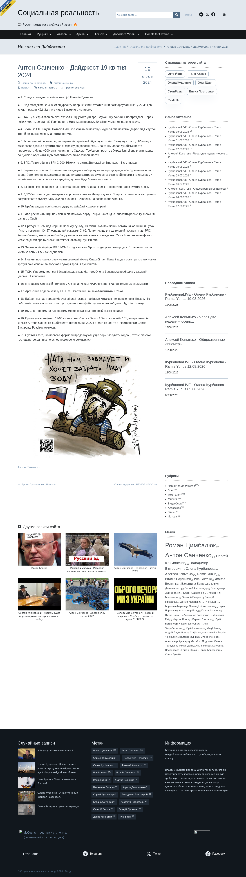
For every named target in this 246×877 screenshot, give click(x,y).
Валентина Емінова (194, 583)
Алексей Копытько (179, 574)
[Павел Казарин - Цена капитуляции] (27, 809)
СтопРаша (175, 91)
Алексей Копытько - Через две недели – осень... (198, 153)
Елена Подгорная (201, 91)
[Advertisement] (196, 244)
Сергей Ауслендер (195, 588)
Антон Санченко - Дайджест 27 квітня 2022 (87, 614)
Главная (120, 46)
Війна (173, 512)
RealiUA (25, 87)
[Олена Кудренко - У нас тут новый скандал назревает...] (27, 796)
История (174, 516)
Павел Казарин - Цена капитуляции (58, 806)
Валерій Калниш (189, 636)
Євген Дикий (172, 654)
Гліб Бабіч (211, 601)
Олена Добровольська (202, 606)
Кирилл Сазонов (202, 619)
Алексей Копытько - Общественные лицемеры (197, 188)
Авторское (176, 507)
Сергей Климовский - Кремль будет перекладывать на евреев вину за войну (39, 616)
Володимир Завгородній (136, 794)
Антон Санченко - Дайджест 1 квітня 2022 (135, 569)
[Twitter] (208, 14)
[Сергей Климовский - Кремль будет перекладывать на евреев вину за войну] (39, 594)
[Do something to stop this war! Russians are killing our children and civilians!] (8, 8)
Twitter (157, 853)
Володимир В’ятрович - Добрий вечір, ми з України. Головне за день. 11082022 (135, 616)
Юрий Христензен (194, 592)
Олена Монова (209, 636)
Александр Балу (188, 610)
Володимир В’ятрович (138, 757)
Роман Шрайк (189, 650)
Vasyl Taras (213, 628)
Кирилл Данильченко (135, 787)
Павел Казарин (210, 610)
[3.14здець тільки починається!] (27, 753)
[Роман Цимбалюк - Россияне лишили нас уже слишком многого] (87, 549)
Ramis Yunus (206, 574)
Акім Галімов (202, 645)
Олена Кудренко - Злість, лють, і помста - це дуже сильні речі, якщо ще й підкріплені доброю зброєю (58, 768)
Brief (172, 490)
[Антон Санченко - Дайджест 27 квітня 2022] (87, 594)
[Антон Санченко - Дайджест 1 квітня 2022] (135, 549)
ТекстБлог (176, 494)
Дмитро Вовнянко (126, 779)
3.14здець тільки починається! (55, 750)
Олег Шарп (205, 82)
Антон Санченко (63, 82)
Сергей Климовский (105, 757)
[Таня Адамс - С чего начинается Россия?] (27, 782)
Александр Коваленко (196, 615)
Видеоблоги (177, 503)
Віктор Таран (172, 615)
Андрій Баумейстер (176, 632)
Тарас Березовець (210, 650)
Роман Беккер (39, 567)
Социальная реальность (58, 13)
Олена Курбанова (200, 568)
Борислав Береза (175, 606)
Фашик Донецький (189, 623)
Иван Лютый (203, 579)
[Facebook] (214, 14)
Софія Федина (198, 632)
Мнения (175, 498)
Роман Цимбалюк (190, 545)
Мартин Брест (181, 619)
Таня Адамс (197, 73)
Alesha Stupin (217, 632)
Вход (188, 14)
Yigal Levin (171, 636)
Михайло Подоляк (201, 641)
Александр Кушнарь (177, 641)
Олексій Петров (191, 597)
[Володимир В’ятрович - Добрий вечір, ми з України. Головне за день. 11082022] (135, 594)
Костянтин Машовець (134, 801)
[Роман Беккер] (39, 549)
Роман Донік (186, 645)
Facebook (218, 853)
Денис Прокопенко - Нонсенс (38, 484)
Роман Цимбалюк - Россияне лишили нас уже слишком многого (87, 569)
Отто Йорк (175, 73)
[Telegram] (202, 14)
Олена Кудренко (179, 82)
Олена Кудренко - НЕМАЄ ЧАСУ (133, 484)
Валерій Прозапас (129, 809)
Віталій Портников (178, 579)
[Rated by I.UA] (202, 832)
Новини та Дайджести (146, 46)
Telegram (96, 853)
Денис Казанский (190, 601)
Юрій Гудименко (195, 628)
